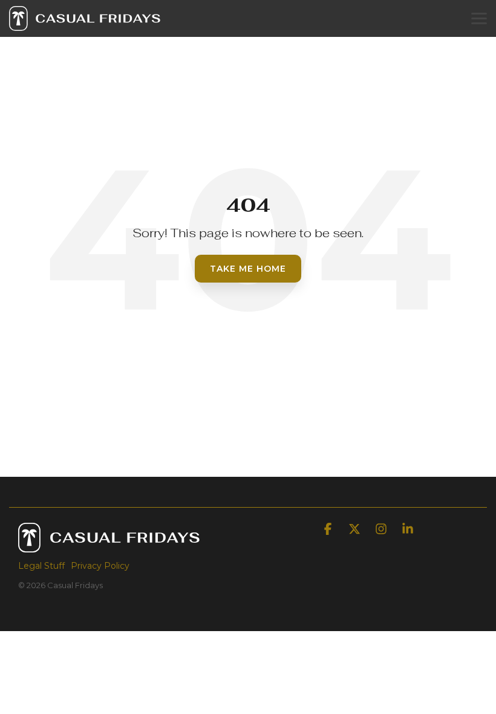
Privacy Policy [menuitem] (100, 565)
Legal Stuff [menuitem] (41, 565)
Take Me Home (248, 268)
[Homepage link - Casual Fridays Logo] (109, 546)
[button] (479, 17)
